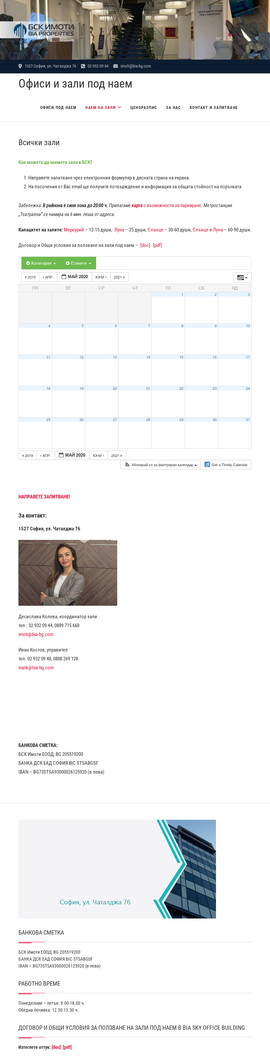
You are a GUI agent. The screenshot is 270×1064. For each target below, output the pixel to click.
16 (215, 357)
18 (48, 388)
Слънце (155, 230)
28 (148, 419)
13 (115, 357)
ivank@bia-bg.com (36, 668)
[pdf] (157, 245)
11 (48, 357)
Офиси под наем (58, 107)
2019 (32, 276)
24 (248, 388)
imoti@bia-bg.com (135, 66)
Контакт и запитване (214, 107)
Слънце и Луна (208, 230)
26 (82, 419)
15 (181, 357)
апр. (49, 276)
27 (115, 419)
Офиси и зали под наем (75, 84)
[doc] (145, 245)
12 (82, 357)
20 (115, 388)
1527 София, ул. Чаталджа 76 (50, 66)
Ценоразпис (143, 107)
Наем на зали (100, 107)
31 (248, 419)
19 (82, 388)
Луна (119, 230)
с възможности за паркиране (166, 205)
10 (248, 325)
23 (215, 388)
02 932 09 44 (97, 66)
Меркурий (74, 230)
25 (48, 419)
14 (148, 357)
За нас (173, 107)
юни (100, 276)
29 (181, 419)
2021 (118, 276)
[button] (160, 464)
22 (181, 388)
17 (248, 357)
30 (215, 419)
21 (148, 388)
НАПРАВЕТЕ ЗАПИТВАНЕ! (44, 497)
